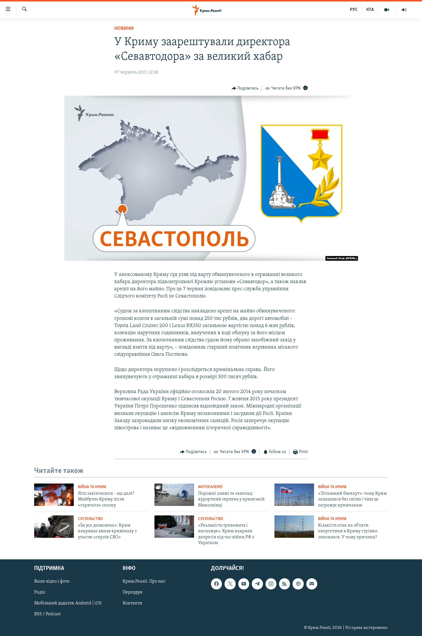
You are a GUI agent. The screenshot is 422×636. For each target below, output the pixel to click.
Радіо (39, 592)
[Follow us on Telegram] (257, 583)
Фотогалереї (210, 487)
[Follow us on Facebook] (216, 583)
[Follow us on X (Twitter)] (229, 583)
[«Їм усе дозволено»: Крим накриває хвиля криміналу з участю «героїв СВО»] (54, 526)
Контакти (132, 603)
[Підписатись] (311, 583)
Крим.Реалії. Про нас (144, 581)
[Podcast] (298, 583)
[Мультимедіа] (387, 10)
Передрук (133, 592)
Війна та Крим (92, 487)
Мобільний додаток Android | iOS (68, 603)
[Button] (245, 88)
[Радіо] (404, 10)
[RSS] (284, 583)
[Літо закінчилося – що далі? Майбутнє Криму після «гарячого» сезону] (54, 495)
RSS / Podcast (47, 614)
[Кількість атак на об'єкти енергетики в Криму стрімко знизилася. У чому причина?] (294, 526)
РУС (354, 9)
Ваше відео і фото (51, 581)
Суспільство (90, 519)
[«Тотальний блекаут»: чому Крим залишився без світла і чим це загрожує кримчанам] (294, 495)
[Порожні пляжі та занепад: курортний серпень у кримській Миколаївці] (174, 495)
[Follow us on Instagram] (271, 583)
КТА (370, 9)
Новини (124, 28)
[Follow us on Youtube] (243, 583)
